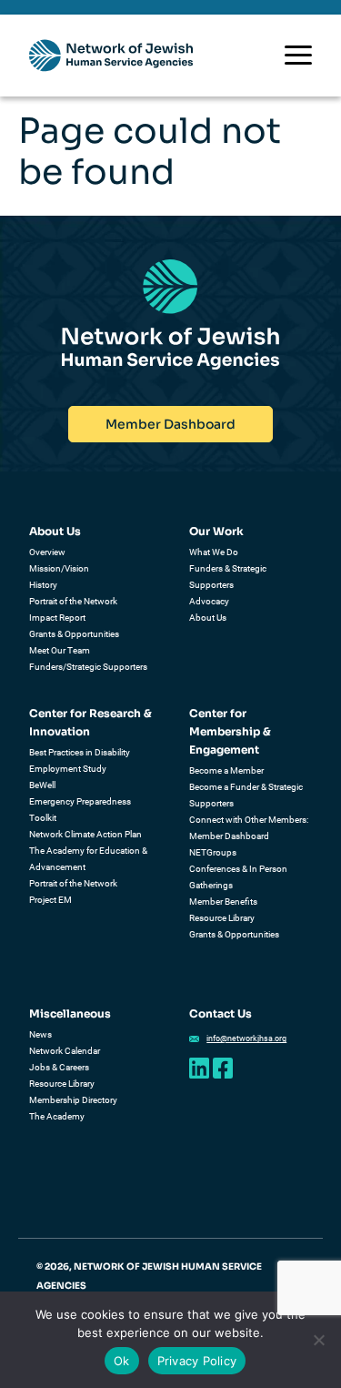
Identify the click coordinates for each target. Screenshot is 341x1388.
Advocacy (209, 601)
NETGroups (212, 852)
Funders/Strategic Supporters (88, 667)
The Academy (57, 1116)
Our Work (216, 531)
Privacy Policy (197, 1360)
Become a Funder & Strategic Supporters (246, 795)
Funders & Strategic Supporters (227, 576)
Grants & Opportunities (74, 634)
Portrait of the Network (73, 601)
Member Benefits (223, 902)
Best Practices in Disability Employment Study (79, 760)
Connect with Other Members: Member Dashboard (248, 828)
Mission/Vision (59, 568)
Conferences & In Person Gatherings (238, 877)
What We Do (213, 552)
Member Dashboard (170, 424)
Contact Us (220, 1013)
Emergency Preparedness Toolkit (80, 809)
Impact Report (57, 618)
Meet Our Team (59, 650)
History (43, 585)
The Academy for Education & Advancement (88, 859)
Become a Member (226, 770)
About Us (55, 531)
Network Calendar (64, 1051)
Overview (47, 552)
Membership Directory (73, 1100)
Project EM (50, 900)
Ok (122, 1360)
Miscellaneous (70, 1013)
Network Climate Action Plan (85, 834)
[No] (318, 1340)
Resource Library (222, 918)
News (40, 1034)
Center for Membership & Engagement (230, 731)
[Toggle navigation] (298, 55)
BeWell (42, 785)
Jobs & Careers (59, 1067)
